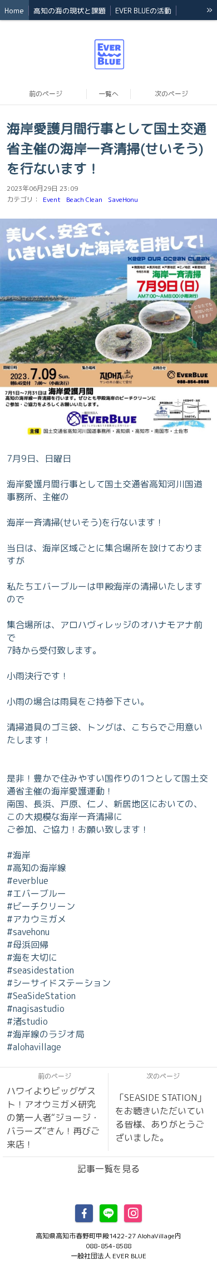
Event (52, 199)
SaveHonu (123, 199)
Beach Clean (84, 199)
